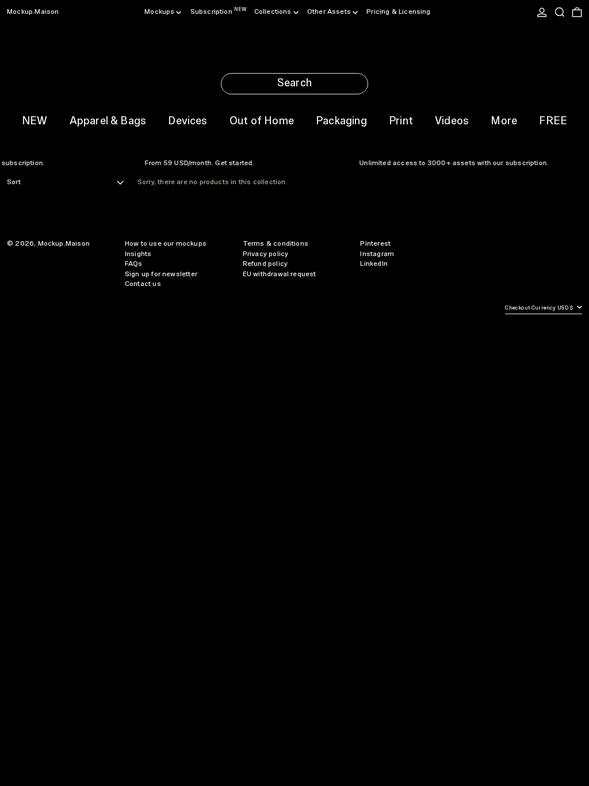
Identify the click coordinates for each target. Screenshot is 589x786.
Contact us (143, 284)
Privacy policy (266, 254)
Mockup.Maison (33, 12)
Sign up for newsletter (161, 274)
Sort (14, 182)
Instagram (377, 254)
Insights (138, 254)
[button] (559, 12)
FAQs (134, 264)
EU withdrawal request (279, 274)
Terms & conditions (275, 244)
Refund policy (265, 264)
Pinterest (375, 244)
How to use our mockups (165, 244)
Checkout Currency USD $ (540, 308)
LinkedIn (373, 264)
